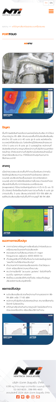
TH (46, 2)
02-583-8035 (20, 389)
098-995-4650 (35, 389)
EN (51, 2)
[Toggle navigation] (51, 11)
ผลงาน (5, 26)
